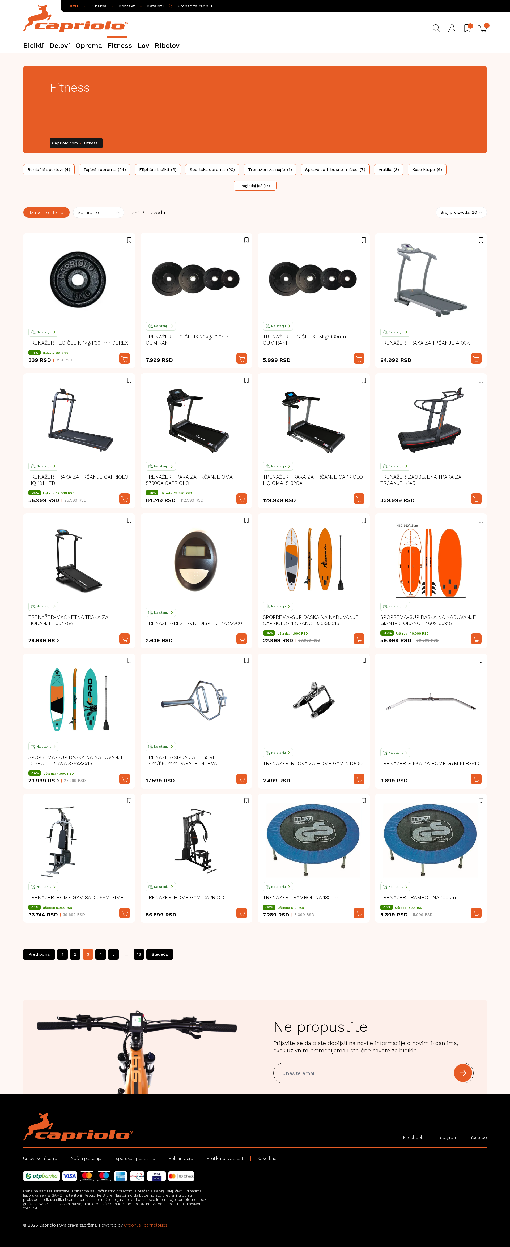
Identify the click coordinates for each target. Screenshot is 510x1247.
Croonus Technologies (145, 1225)
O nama (99, 5)
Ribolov (167, 45)
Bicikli (33, 45)
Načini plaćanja (85, 1158)
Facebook (413, 1137)
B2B (74, 5)
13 (139, 954)
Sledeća (160, 954)
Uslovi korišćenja (40, 1158)
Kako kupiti (268, 1158)
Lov (143, 45)
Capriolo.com (65, 143)
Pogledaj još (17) (255, 185)
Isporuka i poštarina (134, 1158)
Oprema (88, 45)
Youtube (478, 1137)
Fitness (119, 45)
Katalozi (155, 5)
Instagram (446, 1137)
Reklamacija (180, 1158)
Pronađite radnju (195, 5)
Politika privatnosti (225, 1158)
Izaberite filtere (46, 212)
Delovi (59, 45)
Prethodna (39, 954)
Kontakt (127, 5)
